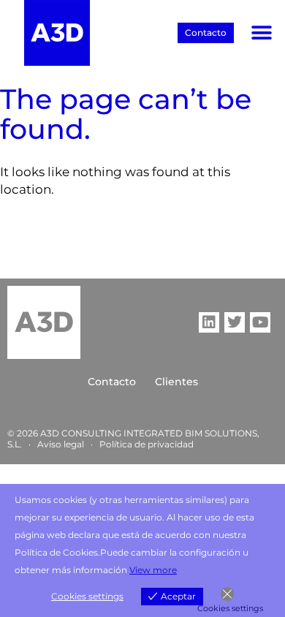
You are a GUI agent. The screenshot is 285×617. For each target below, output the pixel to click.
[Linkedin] (209, 322)
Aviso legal (60, 444)
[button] (261, 33)
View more (153, 569)
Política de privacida (143, 444)
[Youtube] (260, 322)
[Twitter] (234, 322)
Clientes (176, 381)
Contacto (112, 381)
